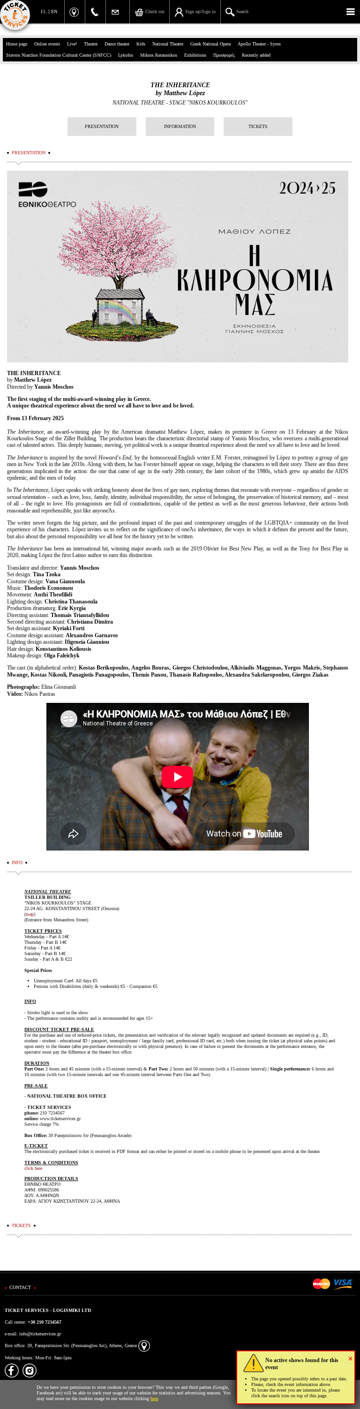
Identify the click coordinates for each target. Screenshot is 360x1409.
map (30, 914)
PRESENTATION (102, 126)
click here (33, 1168)
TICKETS (258, 126)
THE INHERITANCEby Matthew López (180, 89)
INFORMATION (180, 126)
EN (54, 11)
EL (43, 11)
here (154, 1398)
